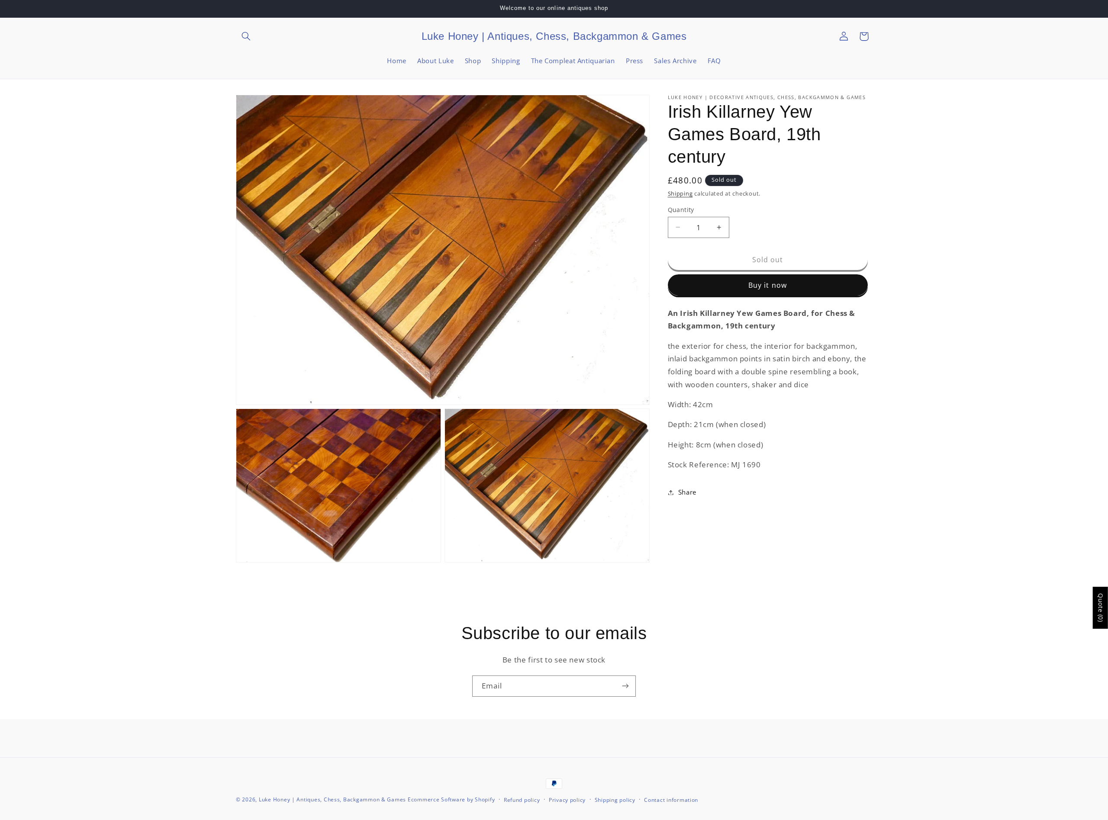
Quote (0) (1101, 607)
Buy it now (767, 285)
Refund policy (522, 800)
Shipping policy (615, 800)
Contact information (671, 800)
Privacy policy (567, 800)
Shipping (680, 193)
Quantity (681, 209)
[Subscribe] (625, 686)
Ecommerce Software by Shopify (451, 799)
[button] (246, 36)
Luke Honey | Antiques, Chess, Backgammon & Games (332, 799)
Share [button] (687, 492)
